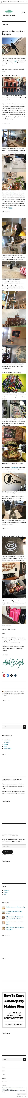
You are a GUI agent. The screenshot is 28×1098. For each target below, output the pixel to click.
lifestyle (4, 1078)
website (10, 207)
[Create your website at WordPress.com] (14, 1)
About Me (6, 890)
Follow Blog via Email (10, 835)
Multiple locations (15, 467)
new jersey (16, 693)
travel (18, 691)
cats (3, 693)
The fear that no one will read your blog (15, 907)
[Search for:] (12, 727)
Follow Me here (7, 852)
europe (5, 746)
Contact (6, 892)
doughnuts (6, 693)
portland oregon (7, 748)
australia (6, 744)
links (5, 894)
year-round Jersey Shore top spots (13, 33)
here (12, 193)
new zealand (6, 742)
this (15, 60)
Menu (23, 12)
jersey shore (11, 693)
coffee (3, 1074)
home (3, 1067)
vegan (11, 695)
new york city (7, 740)
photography (4, 695)
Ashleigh (6, 691)
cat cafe (22, 691)
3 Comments (16, 695)
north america (20, 693)
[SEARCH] (24, 727)
